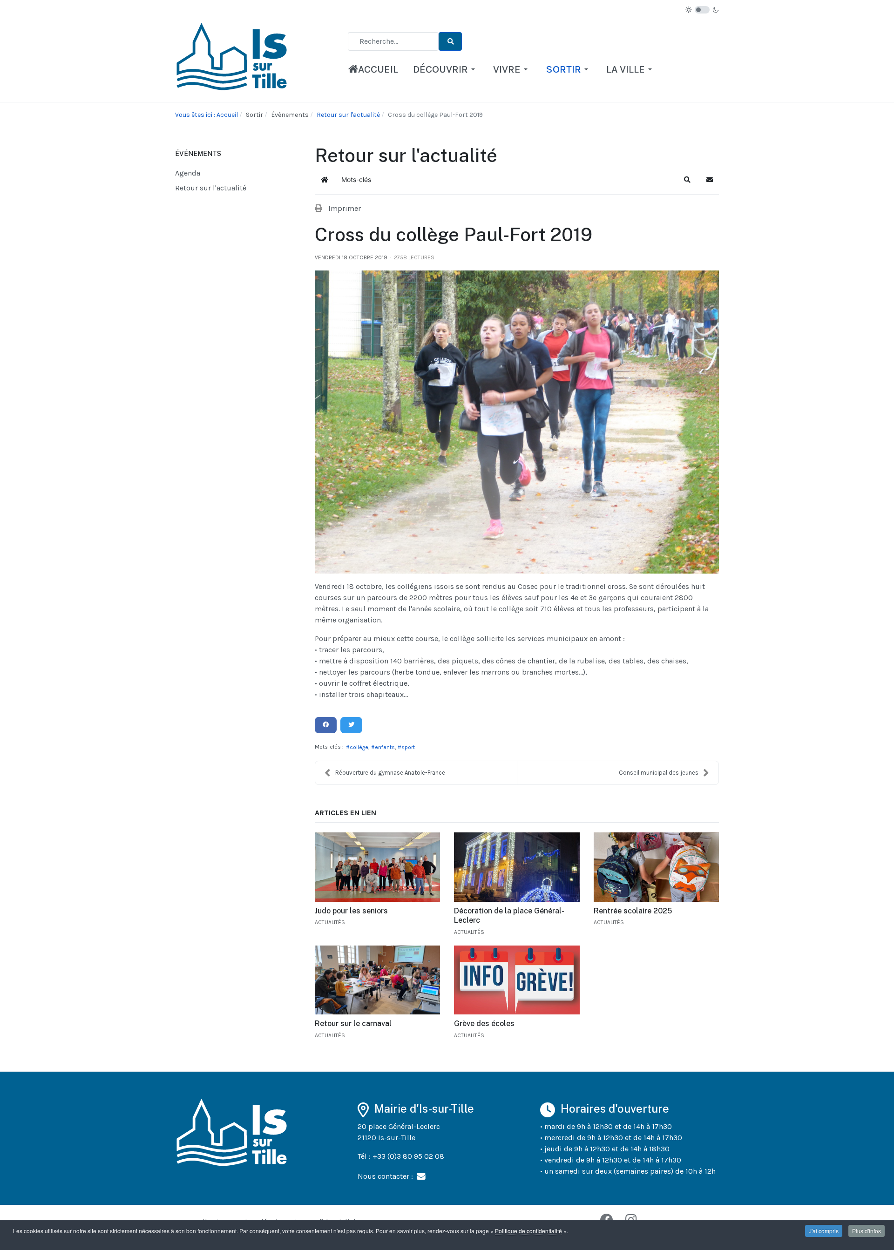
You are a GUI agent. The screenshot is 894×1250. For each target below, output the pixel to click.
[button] (446, 69)
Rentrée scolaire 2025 (633, 910)
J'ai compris (824, 1231)
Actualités (330, 922)
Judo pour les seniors (351, 910)
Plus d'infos (866, 1231)
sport (408, 747)
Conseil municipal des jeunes (658, 772)
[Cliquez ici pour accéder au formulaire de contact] (421, 1176)
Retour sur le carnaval (353, 1023)
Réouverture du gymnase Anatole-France (390, 772)
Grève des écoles (484, 1023)
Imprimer (344, 208)
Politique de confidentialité (528, 1231)
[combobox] (393, 41)
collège (359, 747)
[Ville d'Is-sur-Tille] (233, 59)
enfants (385, 747)
